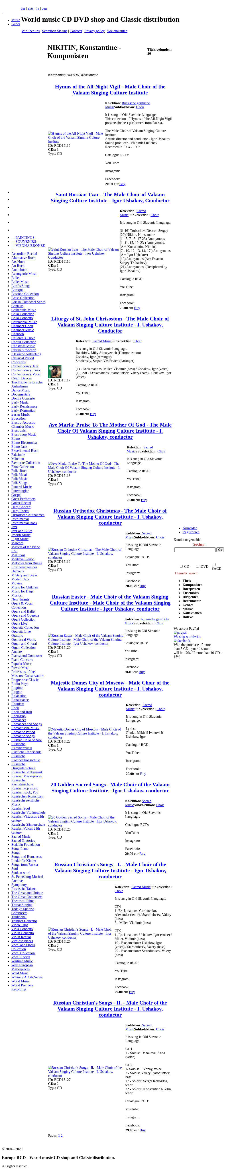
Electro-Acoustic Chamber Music (23, 424)
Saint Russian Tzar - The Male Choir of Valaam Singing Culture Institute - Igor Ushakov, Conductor (110, 197)
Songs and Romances (26, 856)
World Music (20, 981)
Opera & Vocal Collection (22, 605)
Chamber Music (22, 330)
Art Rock (17, 266)
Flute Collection (22, 467)
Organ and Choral (24, 643)
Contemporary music (26, 370)
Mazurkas (18, 555)
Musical (16, 595)
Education (18, 418)
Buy (122, 184)
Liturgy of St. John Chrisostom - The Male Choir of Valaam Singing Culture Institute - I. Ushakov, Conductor (110, 325)
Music (15, 20)
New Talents (20, 599)
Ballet (15, 278)
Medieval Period (23, 559)
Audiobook (19, 270)
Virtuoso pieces (22, 941)
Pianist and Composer (26, 655)
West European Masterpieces (22, 967)
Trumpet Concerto (24, 921)
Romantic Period (23, 732)
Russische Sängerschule (28, 824)
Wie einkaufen (117, 31)
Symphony (19, 885)
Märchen (17, 458)
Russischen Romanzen (27, 796)
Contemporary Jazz (25, 366)
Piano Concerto (22, 659)
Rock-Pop (18, 716)
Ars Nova (18, 262)
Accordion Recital (24, 253)
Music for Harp (22, 591)
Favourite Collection (25, 463)
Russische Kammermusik (21, 746)
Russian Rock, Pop (24, 792)
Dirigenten (191, 597)
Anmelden (190, 528)
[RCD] (2, 12)
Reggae (16, 692)
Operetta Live (21, 631)
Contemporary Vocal (26, 374)
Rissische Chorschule (26, 752)
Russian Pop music (24, 788)
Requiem (17, 704)
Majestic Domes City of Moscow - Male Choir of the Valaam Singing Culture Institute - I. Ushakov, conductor (110, 689)
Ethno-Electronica (24, 442)
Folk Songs (19, 483)
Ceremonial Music (24, 322)
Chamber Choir (22, 326)
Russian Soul (20, 808)
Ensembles (191, 593)
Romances (18, 720)
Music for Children (24, 587)
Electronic (18, 430)
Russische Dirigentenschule (23, 766)
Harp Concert (21, 507)
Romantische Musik (25, 728)
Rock (15, 708)
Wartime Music (22, 961)
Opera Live (19, 623)
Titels (187, 581)
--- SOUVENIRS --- (25, 241)
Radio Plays (19, 684)
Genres (188, 605)
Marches (17, 543)
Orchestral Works (23, 639)
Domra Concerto (23, 398)
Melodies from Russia (26, 563)
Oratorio (17, 635)
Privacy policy (94, 31)
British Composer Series (28, 302)
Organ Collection (23, 647)
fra (37, 8)
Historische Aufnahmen (28, 515)
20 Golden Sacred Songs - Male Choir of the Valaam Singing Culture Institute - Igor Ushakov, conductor (110, 787)
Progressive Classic (25, 680)
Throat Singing (22, 905)
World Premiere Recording (22, 987)
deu (44, 8)
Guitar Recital (21, 503)
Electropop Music (23, 434)
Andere (16, 651)
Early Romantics (23, 410)
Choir (140, 107)
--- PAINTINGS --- (25, 237)
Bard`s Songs (20, 286)
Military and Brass (24, 575)
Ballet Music (20, 282)
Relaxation (18, 696)
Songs (15, 852)
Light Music (19, 539)
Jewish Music (21, 535)
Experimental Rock (25, 450)
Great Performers (23, 499)
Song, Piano (19, 848)
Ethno (15, 438)
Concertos (18, 362)
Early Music (19, 402)
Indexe (188, 617)
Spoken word (20, 873)
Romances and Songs (26, 724)
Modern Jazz (20, 579)
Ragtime (17, 688)
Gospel (16, 495)
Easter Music (20, 414)
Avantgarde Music (24, 274)
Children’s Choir (23, 338)
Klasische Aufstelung (26, 354)
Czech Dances (21, 378)
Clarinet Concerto (23, 350)
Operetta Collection (25, 627)
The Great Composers (26, 897)
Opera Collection (23, 619)
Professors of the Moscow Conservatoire (27, 674)
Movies (16, 583)
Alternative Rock (23, 258)
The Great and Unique (27, 893)
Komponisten (193, 585)
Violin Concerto (22, 933)
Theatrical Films (22, 901)
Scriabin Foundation (25, 844)
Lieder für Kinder (23, 860)
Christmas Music (23, 346)
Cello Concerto (22, 318)
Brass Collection (23, 298)
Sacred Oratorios (23, 840)
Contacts (76, 31)
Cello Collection (22, 314)
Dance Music (20, 390)
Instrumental (20, 519)
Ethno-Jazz (19, 446)
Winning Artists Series (27, 977)
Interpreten (192, 589)
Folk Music (19, 479)
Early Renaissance (24, 406)
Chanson (17, 334)
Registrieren (191, 532)
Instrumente (192, 601)
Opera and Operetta (25, 615)
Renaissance (20, 700)
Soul (14, 869)
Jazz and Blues (21, 531)
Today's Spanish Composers (22, 911)
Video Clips (19, 925)
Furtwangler (19, 491)
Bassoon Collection (25, 294)
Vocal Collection (23, 953)
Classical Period (22, 358)
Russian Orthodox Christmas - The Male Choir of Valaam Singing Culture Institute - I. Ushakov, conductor (110, 517)
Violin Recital (21, 937)
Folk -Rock (19, 471)
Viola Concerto (22, 929)
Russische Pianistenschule (22, 782)
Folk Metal (19, 475)
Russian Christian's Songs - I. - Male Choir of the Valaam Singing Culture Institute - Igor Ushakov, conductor (110, 870)
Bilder (15, 24)
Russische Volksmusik (27, 772)
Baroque (17, 290)
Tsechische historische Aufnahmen (27, 384)
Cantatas (17, 306)
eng (30, 8)
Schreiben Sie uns (54, 31)
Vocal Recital (20, 957)
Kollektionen (192, 613)
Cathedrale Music (23, 310)
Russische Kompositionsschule (25, 758)
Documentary (21, 394)
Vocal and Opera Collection (23, 947)
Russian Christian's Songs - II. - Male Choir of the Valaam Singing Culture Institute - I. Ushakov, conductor (110, 1009)
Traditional (18, 917)
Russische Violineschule (28, 812)
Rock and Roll (21, 712)
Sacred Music (21, 836)
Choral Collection (23, 342)
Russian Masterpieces (26, 776)
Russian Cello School (26, 740)
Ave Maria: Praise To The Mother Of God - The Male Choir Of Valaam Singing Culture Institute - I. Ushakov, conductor (110, 431)
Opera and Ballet (23, 611)
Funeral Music (21, 487)
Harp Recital (20, 511)
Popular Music (21, 664)
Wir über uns (31, 31)
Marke (188, 609)
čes (23, 8)
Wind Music (19, 973)
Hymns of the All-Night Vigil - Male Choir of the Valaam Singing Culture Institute (110, 90)
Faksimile (18, 454)
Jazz (14, 527)
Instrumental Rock (24, 523)
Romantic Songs (23, 736)
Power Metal (20, 668)
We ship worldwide (187, 636)
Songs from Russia (24, 865)
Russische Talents (23, 889)
